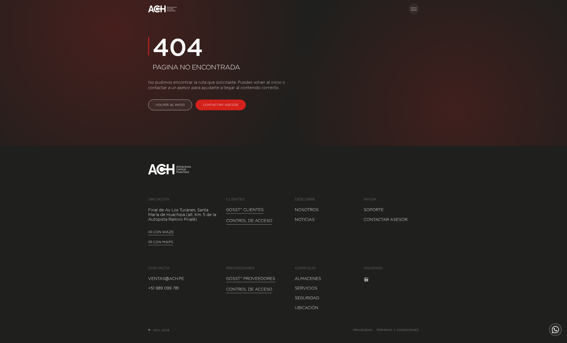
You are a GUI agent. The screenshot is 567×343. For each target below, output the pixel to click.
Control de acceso (249, 221)
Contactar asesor (220, 105)
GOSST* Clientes (245, 210)
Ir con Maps (160, 242)
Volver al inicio (170, 105)
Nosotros (307, 210)
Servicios (306, 288)
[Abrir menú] (413, 9)
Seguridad (307, 298)
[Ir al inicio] (162, 8)
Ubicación (306, 308)
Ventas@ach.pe (166, 279)
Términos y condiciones (397, 330)
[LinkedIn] (366, 279)
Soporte (374, 210)
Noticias (305, 220)
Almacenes (308, 279)
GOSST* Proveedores (250, 279)
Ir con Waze (161, 232)
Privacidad (363, 330)
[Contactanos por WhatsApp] (555, 329)
